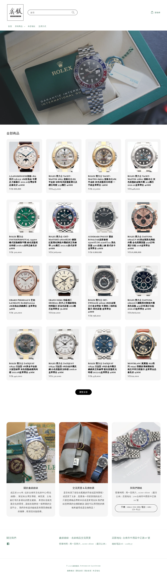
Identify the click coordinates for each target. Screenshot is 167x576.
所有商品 (19, 26)
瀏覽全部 (83, 392)
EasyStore (96, 566)
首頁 (10, 26)
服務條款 (70, 570)
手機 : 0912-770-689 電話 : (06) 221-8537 (136, 508)
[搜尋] (73, 12)
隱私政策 (79, 570)
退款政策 (87, 570)
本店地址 (31, 26)
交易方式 (42, 26)
